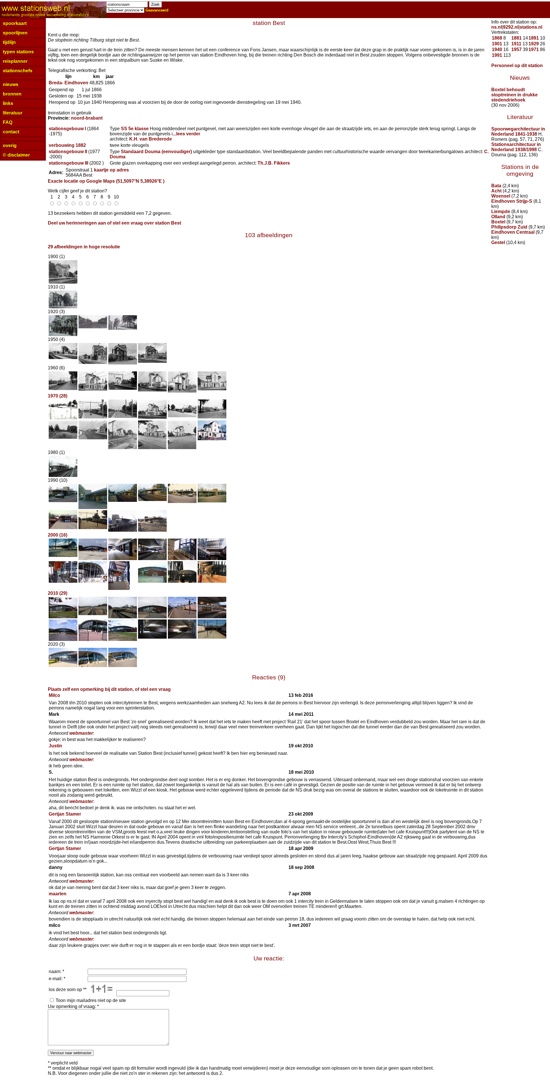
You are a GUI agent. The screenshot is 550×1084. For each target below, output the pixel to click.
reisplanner (15, 61)
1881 (516, 38)
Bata (496, 185)
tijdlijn (9, 42)
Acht (496, 190)
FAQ (7, 122)
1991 (497, 55)
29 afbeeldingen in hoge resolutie (84, 246)
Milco (54, 695)
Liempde (500, 211)
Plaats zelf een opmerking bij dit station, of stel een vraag (109, 689)
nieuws (10, 84)
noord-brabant (87, 118)
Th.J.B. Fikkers (274, 163)
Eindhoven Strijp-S (511, 201)
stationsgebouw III (68, 163)
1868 (497, 38)
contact (11, 131)
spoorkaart (15, 23)
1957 (516, 49)
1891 (534, 38)
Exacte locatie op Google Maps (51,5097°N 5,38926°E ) (106, 181)
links (8, 103)
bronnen (12, 93)
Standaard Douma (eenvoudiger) (156, 151)
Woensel (500, 196)
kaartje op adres (111, 169)
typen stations (18, 51)
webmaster (81, 733)
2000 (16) (57, 535)
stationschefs (17, 70)
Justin (55, 745)
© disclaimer (16, 155)
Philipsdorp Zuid (509, 227)
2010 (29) (57, 593)
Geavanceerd (157, 10)
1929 (534, 43)
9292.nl (510, 27)
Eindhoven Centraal (513, 232)
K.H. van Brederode (150, 139)
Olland (498, 216)
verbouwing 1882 (67, 145)
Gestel (498, 242)
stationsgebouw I (67, 128)
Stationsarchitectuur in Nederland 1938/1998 (516, 147)
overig (10, 145)
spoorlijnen (15, 32)
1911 (516, 43)
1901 (497, 43)
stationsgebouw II (68, 151)
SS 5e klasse (135, 128)
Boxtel (498, 221)
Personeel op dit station (517, 65)
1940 (497, 49)
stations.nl (531, 27)
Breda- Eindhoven (68, 82)
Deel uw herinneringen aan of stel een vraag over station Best (114, 223)
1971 (534, 49)
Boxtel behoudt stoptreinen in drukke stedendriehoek (514, 94)
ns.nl (496, 27)
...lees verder (186, 133)
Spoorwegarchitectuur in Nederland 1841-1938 (518, 131)
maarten (57, 893)
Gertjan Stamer (65, 814)
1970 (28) (57, 395)
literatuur (12, 112)
